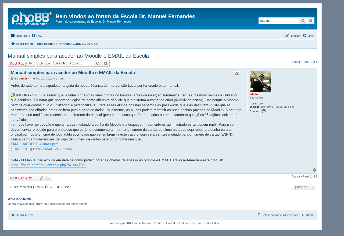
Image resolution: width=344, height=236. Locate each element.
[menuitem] (36, 35)
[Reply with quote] (237, 74)
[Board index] (32, 18)
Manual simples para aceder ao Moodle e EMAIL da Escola (78, 56)
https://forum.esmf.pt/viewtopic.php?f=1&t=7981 (48, 165)
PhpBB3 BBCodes (207, 223)
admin (254, 94)
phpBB (126, 223)
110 (260, 103)
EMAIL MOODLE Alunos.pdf (34, 144)
